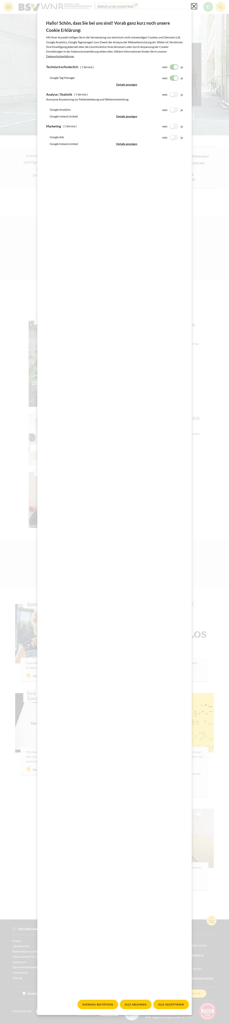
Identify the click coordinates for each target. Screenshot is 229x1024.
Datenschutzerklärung (60, 56)
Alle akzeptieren (171, 1004)
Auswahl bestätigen (97, 1004)
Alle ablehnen (136, 1004)
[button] (149, 84)
